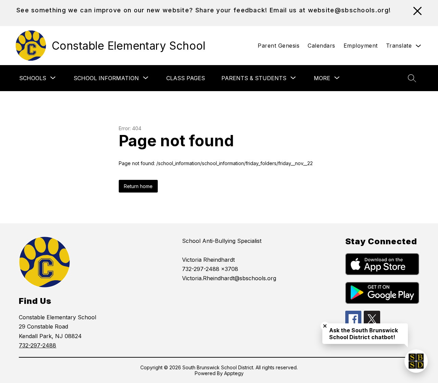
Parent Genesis (278, 45)
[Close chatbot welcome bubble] (325, 326)
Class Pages (185, 78)
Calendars (321, 45)
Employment (361, 45)
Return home (138, 186)
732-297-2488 (37, 345)
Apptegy (234, 373)
